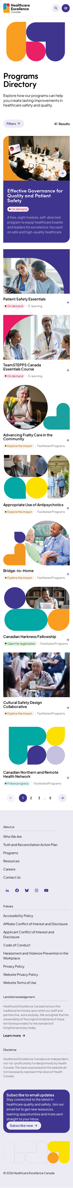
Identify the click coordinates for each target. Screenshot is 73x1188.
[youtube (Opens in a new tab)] (46, 890)
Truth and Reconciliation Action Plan (30, 844)
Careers (9, 869)
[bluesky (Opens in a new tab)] (27, 890)
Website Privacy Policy (20, 974)
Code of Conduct (16, 945)
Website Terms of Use (19, 982)
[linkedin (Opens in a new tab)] (7, 890)
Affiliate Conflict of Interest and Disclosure (35, 924)
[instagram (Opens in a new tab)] (36, 890)
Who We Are (12, 836)
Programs (10, 853)
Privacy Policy (14, 966)
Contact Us (11, 877)
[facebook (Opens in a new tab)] (17, 890)
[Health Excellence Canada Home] (16, 8)
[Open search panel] (56, 8)
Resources (11, 861)
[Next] (62, 798)
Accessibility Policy (18, 916)
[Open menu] (66, 8)
